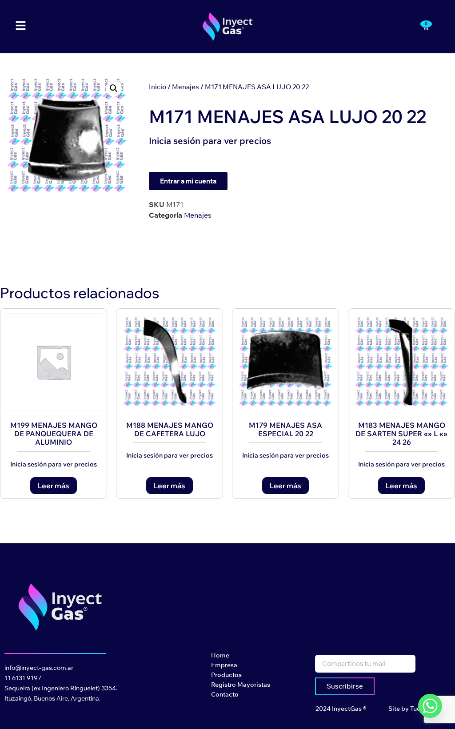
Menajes (185, 87)
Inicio (157, 87)
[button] (114, 88)
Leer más (53, 485)
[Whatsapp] (430, 706)
